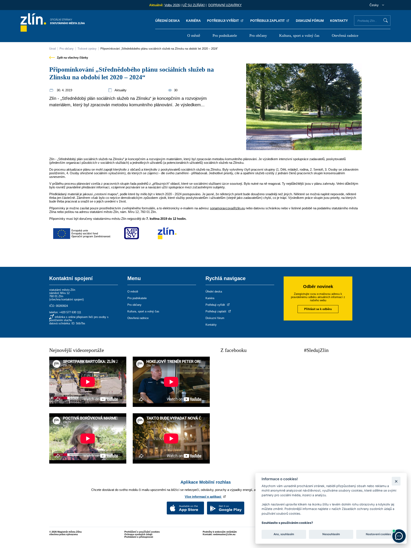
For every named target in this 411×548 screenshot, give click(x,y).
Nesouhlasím (331, 534)
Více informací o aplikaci (203, 496)
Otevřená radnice (345, 35)
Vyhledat (385, 20)
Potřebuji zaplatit (268, 20)
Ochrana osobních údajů (138, 534)
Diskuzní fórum (310, 20)
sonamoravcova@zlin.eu (227, 208)
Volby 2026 (172, 5)
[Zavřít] (396, 481)
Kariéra (193, 20)
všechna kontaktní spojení (66, 299)
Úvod (52, 48)
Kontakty (339, 20)
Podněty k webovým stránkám (220, 531)
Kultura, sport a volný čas (299, 35)
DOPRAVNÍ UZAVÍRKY (225, 5)
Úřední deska (167, 20)
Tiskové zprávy (87, 48)
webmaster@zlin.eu (224, 534)
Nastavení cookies (378, 534)
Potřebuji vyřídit (223, 20)
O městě (193, 35)
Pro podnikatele (225, 35)
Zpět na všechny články (72, 57)
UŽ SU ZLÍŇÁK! (193, 5)
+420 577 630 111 (70, 312)
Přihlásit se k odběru (318, 309)
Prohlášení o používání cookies (142, 531)
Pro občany (258, 35)
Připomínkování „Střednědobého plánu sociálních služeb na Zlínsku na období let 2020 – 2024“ (159, 48)
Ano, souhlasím (284, 534)
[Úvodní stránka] (53, 30)
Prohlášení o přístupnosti (138, 537)
